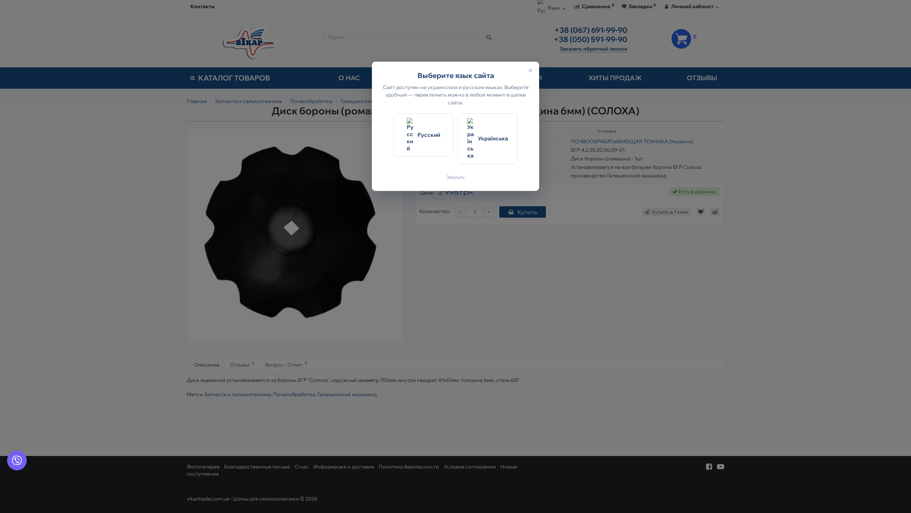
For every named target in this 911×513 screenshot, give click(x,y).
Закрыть (455, 177)
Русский (428, 134)
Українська (493, 138)
